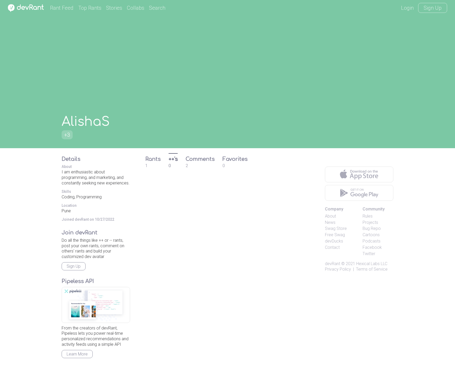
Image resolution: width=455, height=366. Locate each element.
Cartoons (371, 234)
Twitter (369, 253)
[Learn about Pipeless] (96, 305)
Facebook (372, 247)
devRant (332, 263)
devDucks (334, 241)
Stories (114, 8)
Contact (332, 247)
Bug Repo (372, 228)
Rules (368, 216)
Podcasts (371, 241)
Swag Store (336, 228)
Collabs (135, 8)
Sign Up (433, 8)
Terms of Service (372, 269)
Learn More (77, 354)
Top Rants (89, 8)
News (330, 222)
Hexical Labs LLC (371, 263)
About (330, 216)
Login (407, 8)
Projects (370, 222)
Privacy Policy (338, 269)
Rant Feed (61, 8)
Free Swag (335, 234)
